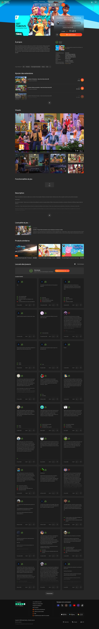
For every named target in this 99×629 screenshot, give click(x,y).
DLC (23, 66)
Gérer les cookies (18, 622)
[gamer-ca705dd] (18, 564)
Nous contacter (35, 607)
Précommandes (42, 1)
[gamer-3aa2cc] (65, 564)
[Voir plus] (73, 324)
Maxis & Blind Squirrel (72, 56)
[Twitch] (78, 605)
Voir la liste (67, 52)
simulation (28, 66)
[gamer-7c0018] (18, 313)
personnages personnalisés (35, 66)
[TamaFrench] (65, 407)
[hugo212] (18, 344)
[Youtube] (74, 605)
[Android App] (72, 614)
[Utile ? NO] (33, 305)
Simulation (71, 60)
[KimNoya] (18, 376)
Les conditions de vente (37, 601)
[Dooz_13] (18, 532)
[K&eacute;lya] (42, 501)
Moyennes (67, 63)
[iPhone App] (64, 614)
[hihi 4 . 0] (18, 438)
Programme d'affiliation (37, 605)
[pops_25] (65, 438)
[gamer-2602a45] (18, 281)
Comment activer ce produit (70, 55)
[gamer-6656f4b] (65, 281)
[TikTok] (82, 605)
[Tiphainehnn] (65, 344)
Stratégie (67, 60)
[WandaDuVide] (65, 313)
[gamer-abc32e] (42, 344)
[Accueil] (5, 2)
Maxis (66, 56)
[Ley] (42, 407)
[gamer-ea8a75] (42, 281)
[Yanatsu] (65, 376)
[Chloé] (42, 532)
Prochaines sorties (50, 1)
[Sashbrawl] (18, 470)
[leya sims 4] (42, 470)
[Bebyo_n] (65, 501)
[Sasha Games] (42, 313)
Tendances (35, 1)
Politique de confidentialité (38, 603)
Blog (56, 1)
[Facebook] (70, 605)
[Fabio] (65, 470)
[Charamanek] (42, 564)
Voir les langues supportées (70, 54)
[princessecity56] (18, 501)
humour (43, 66)
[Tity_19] (65, 532)
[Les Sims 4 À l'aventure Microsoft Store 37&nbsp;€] (21, 80)
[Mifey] (42, 376)
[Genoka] (18, 407)
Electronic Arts (68, 58)
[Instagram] (66, 605)
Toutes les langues (80, 264)
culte (47, 66)
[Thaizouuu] (42, 438)
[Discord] (58, 605)
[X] (62, 605)
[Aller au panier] (91, 2)
